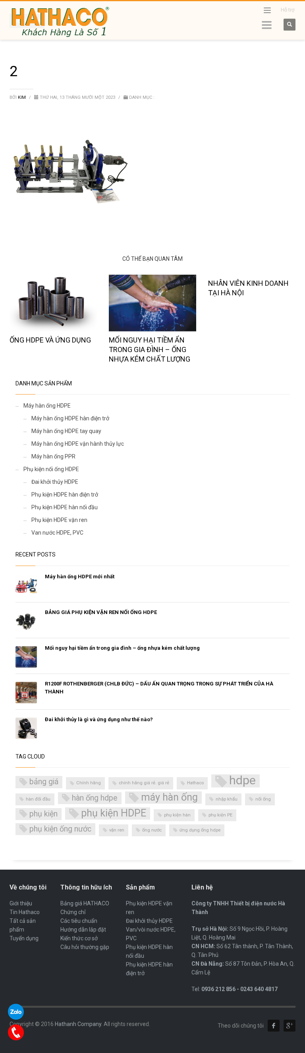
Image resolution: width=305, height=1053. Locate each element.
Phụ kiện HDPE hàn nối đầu (64, 507)
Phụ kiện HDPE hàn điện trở (64, 494)
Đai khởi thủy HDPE (54, 482)
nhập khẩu (226, 799)
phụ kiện (43, 813)
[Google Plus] (289, 1026)
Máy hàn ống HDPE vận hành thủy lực (77, 444)
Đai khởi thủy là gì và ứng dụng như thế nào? (99, 719)
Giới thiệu (21, 903)
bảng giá (43, 781)
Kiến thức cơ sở (79, 938)
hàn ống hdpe (95, 798)
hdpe (242, 780)
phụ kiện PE (220, 815)
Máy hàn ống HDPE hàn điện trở (70, 418)
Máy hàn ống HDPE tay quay (66, 431)
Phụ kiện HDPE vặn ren (59, 520)
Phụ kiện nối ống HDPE (51, 469)
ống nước (152, 830)
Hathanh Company (78, 1024)
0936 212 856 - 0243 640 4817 (239, 989)
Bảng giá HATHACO (84, 903)
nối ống (263, 799)
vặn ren (116, 830)
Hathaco (195, 782)
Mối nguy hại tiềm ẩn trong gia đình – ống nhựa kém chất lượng (149, 349)
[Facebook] (274, 1026)
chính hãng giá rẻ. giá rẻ (144, 782)
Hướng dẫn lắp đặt (83, 929)
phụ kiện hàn (177, 815)
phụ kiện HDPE (113, 813)
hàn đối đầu (38, 799)
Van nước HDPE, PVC (57, 532)
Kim (22, 97)
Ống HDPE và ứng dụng (50, 340)
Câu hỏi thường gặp (84, 947)
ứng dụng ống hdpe (200, 830)
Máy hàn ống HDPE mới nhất (79, 576)
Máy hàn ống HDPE (47, 405)
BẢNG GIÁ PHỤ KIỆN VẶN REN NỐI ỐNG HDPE (101, 612)
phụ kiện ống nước (60, 829)
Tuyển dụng (24, 938)
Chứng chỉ (72, 912)
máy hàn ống (169, 797)
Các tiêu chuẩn (78, 921)
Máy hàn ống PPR (53, 456)
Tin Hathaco (25, 912)
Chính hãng (88, 782)
